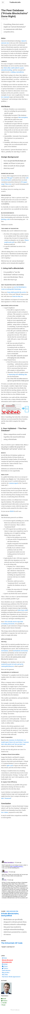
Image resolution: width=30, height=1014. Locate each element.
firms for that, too (17, 296)
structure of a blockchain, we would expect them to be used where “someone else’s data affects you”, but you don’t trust (15, 742)
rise (8, 43)
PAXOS (12, 511)
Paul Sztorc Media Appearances (11, 976)
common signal (13, 483)
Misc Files (5, 974)
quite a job (10, 765)
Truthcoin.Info (15, 2)
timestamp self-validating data (18, 374)
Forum (5, 966)
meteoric (3, 43)
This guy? (10, 178)
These (7, 184)
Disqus (3, 1005)
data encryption (23, 117)
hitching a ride (5, 219)
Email (4, 998)
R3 (22, 182)
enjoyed (23, 41)
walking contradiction (17, 72)
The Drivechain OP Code (11, 943)
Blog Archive (5, 972)
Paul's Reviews (6, 970)
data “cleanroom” (6, 798)
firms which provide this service (16, 292)
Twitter (5, 968)
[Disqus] (15, 839)
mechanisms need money (20, 650)
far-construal (5, 97)
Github (5, 964)
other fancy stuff (22, 610)
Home (5, 958)
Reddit (4, 1003)
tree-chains (4, 812)
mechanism (4, 650)
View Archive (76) (12, 911)
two (10, 184)
